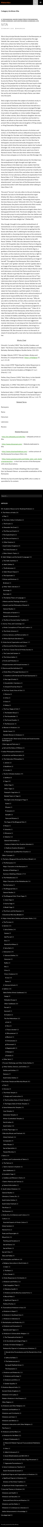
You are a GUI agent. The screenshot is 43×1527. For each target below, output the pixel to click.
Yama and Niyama (11, 818)
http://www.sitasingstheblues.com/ (14, 451)
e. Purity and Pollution (9, 661)
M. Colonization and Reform (10, 1259)
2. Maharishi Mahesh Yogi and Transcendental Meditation (21, 1443)
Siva (5, 940)
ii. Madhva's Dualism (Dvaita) (13, 848)
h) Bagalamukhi (10, 1048)
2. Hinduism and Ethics (10, 1380)
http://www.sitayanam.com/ (12, 444)
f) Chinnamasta (10, 1041)
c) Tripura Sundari (11, 1029)
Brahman (6, 583)
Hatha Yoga (8, 785)
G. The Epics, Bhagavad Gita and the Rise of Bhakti (17, 859)
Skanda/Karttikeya (10, 944)
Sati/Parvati (8, 937)
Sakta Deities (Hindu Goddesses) (25, 21)
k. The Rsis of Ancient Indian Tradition (14, 620)
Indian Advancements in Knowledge (13, 1511)
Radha (6, 963)
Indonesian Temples (9, 1115)
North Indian (7, 1122)
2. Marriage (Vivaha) (9, 679)
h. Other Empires (7, 542)
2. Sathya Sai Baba (10, 1357)
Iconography (7, 1141)
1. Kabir (5, 1267)
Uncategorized (5, 1515)
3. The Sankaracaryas (11, 1361)
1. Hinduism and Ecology (11, 1376)
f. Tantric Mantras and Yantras (11, 1181)
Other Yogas (8, 788)
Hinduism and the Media (10, 1504)
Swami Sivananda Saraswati (12, 1471)
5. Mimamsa (7, 833)
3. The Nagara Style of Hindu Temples (15, 1104)
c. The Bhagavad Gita (8, 889)
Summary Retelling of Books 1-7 (13, 874)
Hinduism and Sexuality (9, 1496)
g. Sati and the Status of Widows (12, 748)
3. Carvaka (6, 770)
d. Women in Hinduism (9, 727)
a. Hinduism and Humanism (11, 1326)
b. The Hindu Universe (9, 631)
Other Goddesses (7, 21)
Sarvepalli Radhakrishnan (13, 1365)
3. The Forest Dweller (10, 720)
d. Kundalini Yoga (7, 1174)
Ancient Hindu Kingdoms (10, 1391)
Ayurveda (6, 594)
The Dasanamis (10, 1369)
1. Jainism (6, 763)
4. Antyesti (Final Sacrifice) (11, 687)
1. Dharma (6, 694)
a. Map (4, 516)
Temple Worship (8, 1152)
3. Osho (5, 1448)
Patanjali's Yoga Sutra (11, 792)
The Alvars (5, 1207)
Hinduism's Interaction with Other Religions (16, 1424)
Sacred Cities (6, 1252)
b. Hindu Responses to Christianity (13, 1278)
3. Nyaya (6, 826)
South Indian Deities (9, 1078)
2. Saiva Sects (7, 948)
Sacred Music (7, 1248)
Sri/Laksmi (7, 1015)
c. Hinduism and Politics (10, 1281)
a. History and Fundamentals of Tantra (14, 1159)
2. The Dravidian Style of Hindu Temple (15, 1100)
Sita (37, 21)
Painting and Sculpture (10, 1241)
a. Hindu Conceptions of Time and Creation (16, 627)
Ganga (6, 996)
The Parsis (5, 1428)
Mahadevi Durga (9, 1000)
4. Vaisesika (7, 829)
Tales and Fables (7, 1256)
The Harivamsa (8, 885)
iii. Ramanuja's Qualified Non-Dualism (16, 852)
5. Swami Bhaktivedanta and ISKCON (15, 1456)
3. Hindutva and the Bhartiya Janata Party (16, 1293)
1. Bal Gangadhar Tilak (10, 1285)
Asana (7, 803)
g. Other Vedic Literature (10, 586)
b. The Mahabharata (8, 877)
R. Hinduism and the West (9, 1432)
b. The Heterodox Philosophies (12, 759)
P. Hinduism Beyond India (9, 1387)
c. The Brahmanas (7, 568)
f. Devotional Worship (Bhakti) (12, 915)
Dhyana (7, 807)
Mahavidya (5, 2)
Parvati (6, 1007)
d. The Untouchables (8, 657)
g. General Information (9, 1185)
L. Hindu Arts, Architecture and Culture (14, 1215)
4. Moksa (6, 705)
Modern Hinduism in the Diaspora (13, 1398)
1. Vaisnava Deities (9, 955)
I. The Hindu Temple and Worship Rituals (14, 1081)
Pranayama (9, 811)
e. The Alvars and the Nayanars (12, 911)
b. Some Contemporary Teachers (12, 1467)
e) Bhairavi (8, 1037)
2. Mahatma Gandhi (9, 1289)
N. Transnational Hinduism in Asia (12, 1307)
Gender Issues (7, 731)
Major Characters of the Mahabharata (15, 881)
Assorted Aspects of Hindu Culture (14, 1222)
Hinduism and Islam (8, 1417)
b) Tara (7, 1026)
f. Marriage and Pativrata (10, 744)
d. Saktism (5, 989)
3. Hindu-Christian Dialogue (12, 1344)
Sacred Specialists (9, 1148)
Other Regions (6, 1402)
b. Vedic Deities (7, 564)
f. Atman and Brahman (9, 579)
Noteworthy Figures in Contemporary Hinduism (18, 1348)
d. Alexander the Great (9, 527)
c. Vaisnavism (6, 952)
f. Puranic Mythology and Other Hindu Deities (17, 1063)
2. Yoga (5, 781)
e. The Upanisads (7, 575)
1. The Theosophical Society (12, 1337)
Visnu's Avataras (9, 974)
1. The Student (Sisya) (10, 713)
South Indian (7, 1126)
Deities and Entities (9, 1070)
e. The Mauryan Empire (9, 531)
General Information (10, 840)
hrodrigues (21, 28)
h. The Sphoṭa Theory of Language (13, 598)
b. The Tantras (6, 1163)
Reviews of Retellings (10, 870)
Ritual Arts (5, 1237)
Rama (7, 981)
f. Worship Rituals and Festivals (12, 1133)
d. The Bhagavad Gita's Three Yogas (13, 896)
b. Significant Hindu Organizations (13, 1485)
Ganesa (6, 933)
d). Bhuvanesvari (10, 1033)
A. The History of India (8, 512)
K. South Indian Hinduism (9, 1189)
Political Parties (8, 1304)
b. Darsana (5, 1089)
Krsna (7, 978)
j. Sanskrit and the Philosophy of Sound (14, 605)
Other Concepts (7, 855)
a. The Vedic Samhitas (9, 561)
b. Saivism (5, 926)
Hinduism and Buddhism (10, 1409)
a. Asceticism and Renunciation (12, 755)
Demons (6, 1074)
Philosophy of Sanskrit (10, 612)
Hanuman (7, 959)
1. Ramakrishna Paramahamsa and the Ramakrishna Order (23, 1352)
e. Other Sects (6, 1059)
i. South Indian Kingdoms (10, 546)
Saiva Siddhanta (8, 1170)
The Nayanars (6, 1211)
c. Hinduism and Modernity (11, 1372)
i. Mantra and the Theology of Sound (13, 601)
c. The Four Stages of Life (10, 709)
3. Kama (5, 701)
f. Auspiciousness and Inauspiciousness (14, 664)
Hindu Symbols (7, 1226)
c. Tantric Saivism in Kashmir (11, 1167)
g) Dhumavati (9, 1044)
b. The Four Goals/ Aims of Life (12, 690)
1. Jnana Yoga (7, 900)
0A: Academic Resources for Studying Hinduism (16, 509)
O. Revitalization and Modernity (11, 1322)
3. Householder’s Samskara (11, 683)
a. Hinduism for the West (10, 1435)
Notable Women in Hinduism (12, 735)
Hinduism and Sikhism (9, 1420)
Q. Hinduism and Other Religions (11, 1406)
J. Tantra (3, 1155)
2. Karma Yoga (7, 903)
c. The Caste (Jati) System (10, 653)
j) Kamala (8, 1055)
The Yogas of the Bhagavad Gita (14, 822)
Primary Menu (40, 2)
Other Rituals (7, 1144)
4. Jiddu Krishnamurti (10, 1452)
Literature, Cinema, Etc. (9, 1196)
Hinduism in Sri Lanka (9, 1395)
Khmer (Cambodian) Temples (12, 1118)
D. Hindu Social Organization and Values (14, 642)
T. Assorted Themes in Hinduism (11, 1489)
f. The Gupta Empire (8, 535)
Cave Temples (7, 1111)
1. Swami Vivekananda (10, 1439)
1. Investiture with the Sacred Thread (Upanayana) (19, 675)
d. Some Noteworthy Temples (11, 1107)
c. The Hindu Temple (8, 1092)
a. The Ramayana (6, 19)
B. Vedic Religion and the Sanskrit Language (15, 557)
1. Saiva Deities (8, 929)
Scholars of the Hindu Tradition (13, 1482)
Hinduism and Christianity (10, 1413)
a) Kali (7, 1022)
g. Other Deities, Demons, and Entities (14, 1066)
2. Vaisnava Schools (9, 985)
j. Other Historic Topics (9, 553)
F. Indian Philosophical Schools (11, 751)
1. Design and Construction (12, 1096)
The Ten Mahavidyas (10, 1018)
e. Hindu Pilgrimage (8, 1130)
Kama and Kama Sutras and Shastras (15, 1500)
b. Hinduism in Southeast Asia (11, 1315)
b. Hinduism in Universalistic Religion (14, 1333)
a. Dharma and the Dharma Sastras (13, 646)
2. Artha (5, 698)
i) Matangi (8, 1052)
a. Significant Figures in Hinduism (13, 1478)
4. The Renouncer (8, 724)
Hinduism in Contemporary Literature (14, 1508)
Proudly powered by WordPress (9, 1524)
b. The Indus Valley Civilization (12, 520)
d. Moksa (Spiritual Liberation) (12, 638)
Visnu (6, 970)
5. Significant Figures (9, 1300)
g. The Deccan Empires (9, 538)
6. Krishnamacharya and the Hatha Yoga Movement (19, 1459)
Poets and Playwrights (9, 1233)
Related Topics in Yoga (11, 796)
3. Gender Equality (9, 1383)
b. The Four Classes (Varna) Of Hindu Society (16, 650)
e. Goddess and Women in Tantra (12, 1178)
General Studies (8, 609)
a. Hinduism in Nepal (9, 1311)
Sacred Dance (7, 1244)
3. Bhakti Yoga (7, 907)
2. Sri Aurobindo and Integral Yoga (14, 1341)
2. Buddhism (7, 766)
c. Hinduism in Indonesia (10, 1319)
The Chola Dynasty (9, 549)
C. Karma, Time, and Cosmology (11, 624)
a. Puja (4, 1085)
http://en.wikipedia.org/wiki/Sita (13, 437)
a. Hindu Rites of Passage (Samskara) (13, 672)
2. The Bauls (7, 1270)
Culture (4, 1218)
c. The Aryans (6, 523)
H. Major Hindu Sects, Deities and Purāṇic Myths (17, 918)
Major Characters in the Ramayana (25, 19)
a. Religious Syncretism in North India (14, 1263)
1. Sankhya (6, 777)
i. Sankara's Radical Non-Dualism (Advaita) (18, 844)
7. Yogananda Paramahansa (12, 1463)
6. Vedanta (6, 837)
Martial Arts (6, 1230)
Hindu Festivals (8, 1137)
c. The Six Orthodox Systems (11, 774)
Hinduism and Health (9, 1493)
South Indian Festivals (9, 1204)
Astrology (6, 590)
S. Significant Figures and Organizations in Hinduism (18, 1474)
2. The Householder (9, 716)
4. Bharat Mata (8, 1296)
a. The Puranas (6, 922)
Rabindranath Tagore (10, 1330)
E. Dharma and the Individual (10, 668)
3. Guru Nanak (7, 1274)
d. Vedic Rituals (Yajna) (9, 572)
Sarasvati (7, 1011)
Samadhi (8, 814)
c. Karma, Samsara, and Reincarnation (14, 635)
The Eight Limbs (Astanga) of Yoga (15, 800)
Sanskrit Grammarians (10, 616)
